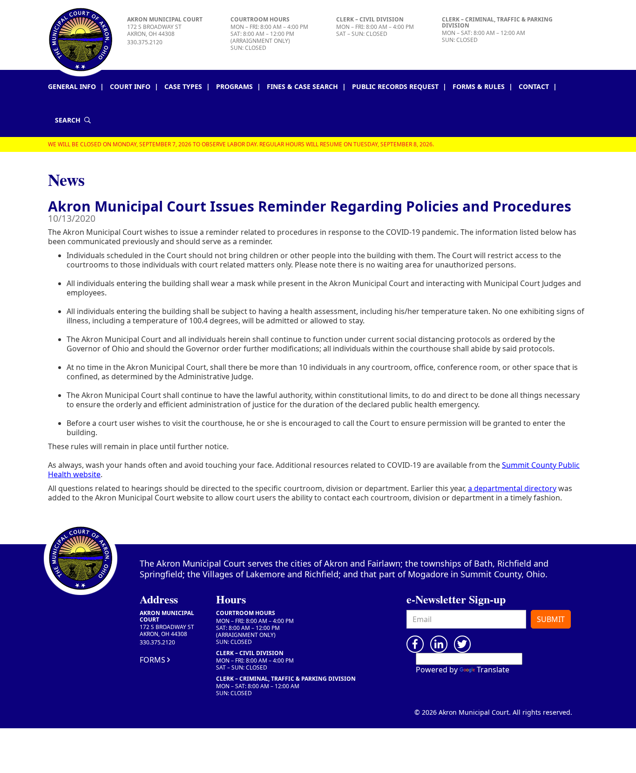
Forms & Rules (479, 86)
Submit (551, 619)
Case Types (183, 86)
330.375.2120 (144, 42)
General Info (72, 86)
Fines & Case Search (302, 86)
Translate (493, 669)
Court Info (130, 86)
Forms (152, 659)
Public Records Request (395, 86)
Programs (234, 86)
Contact (534, 86)
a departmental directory (512, 488)
